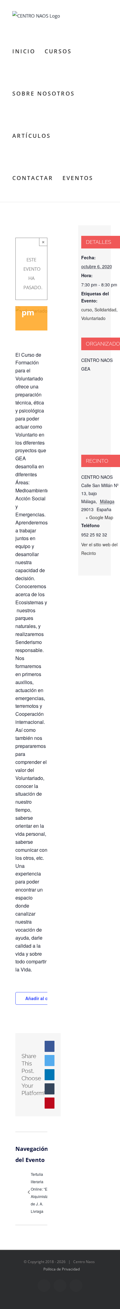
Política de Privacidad (61, 1269)
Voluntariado (93, 318)
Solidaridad (105, 309)
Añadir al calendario (46, 998)
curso (86, 309)
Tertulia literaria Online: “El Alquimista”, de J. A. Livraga (40, 1193)
